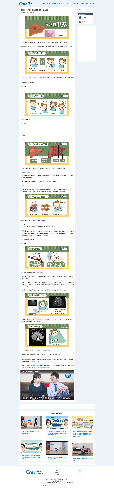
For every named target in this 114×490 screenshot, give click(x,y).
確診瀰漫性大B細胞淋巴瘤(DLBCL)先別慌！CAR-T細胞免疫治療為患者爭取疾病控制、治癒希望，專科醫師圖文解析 (82, 434)
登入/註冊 (92, 3)
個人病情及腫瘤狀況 (42, 367)
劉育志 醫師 (25, 12)
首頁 (44, 3)
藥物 (36, 189)
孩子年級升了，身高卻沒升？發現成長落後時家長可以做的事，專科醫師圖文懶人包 (57, 433)
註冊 (79, 471)
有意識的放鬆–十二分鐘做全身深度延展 (82, 459)
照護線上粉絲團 (84, 3)
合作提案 (57, 473)
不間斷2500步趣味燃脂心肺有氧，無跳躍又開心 (31, 432)
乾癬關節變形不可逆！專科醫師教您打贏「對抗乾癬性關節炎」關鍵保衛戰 (31, 457)
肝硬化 (23, 185)
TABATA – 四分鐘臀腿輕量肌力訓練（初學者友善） (57, 458)
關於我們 (57, 471)
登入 (79, 473)
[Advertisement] (87, 44)
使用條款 (57, 475)
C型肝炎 (28, 172)
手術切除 (33, 365)
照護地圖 (54, 3)
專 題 (48, 3)
